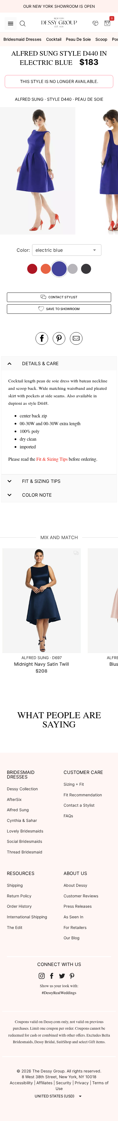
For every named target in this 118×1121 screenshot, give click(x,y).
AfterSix (14, 799)
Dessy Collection (22, 789)
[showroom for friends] (95, 23)
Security (63, 1083)
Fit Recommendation (83, 795)
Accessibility (21, 1083)
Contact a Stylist (79, 805)
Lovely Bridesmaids (25, 831)
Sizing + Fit (74, 784)
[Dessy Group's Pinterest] (74, 975)
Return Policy (19, 896)
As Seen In (73, 917)
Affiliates (44, 1083)
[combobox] (62, 250)
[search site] (23, 24)
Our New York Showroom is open (59, 6)
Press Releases (78, 906)
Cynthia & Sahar (22, 820)
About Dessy (75, 885)
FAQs (68, 816)
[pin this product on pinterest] (59, 338)
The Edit (14, 927)
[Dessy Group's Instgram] (44, 975)
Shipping (15, 885)
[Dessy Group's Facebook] (54, 975)
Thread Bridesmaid (24, 852)
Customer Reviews (81, 896)
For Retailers (75, 927)
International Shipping (27, 917)
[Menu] (11, 23)
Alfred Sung (18, 810)
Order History (19, 906)
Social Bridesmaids (24, 841)
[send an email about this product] (76, 338)
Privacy (82, 1083)
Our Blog (71, 938)
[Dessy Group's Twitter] (64, 975)
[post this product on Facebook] (42, 338)
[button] (38, 171)
